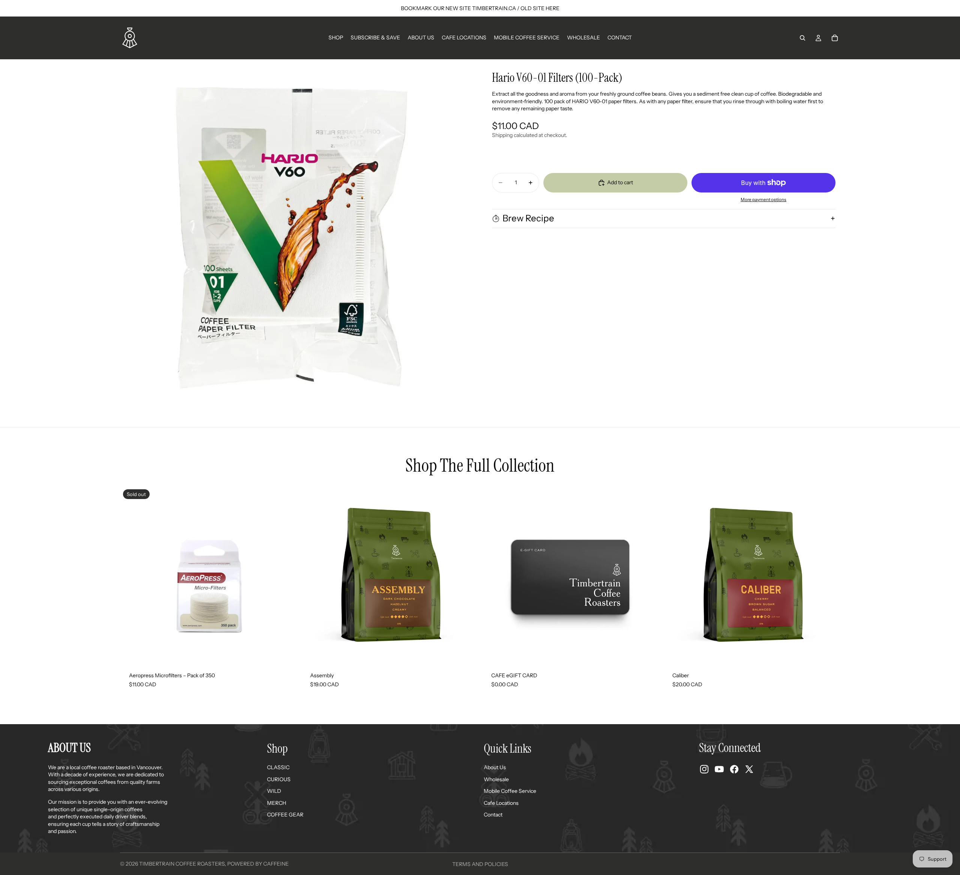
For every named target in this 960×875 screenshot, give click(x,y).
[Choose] (466, 651)
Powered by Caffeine (258, 863)
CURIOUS (279, 779)
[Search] (802, 38)
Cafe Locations (501, 803)
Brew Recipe (528, 218)
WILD (274, 791)
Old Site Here (540, 8)
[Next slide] (466, 575)
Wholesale (496, 779)
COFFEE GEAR (285, 814)
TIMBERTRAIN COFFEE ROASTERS (182, 863)
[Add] (647, 651)
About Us (495, 767)
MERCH (276, 803)
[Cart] (834, 38)
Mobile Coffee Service (510, 791)
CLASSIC (278, 767)
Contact (493, 814)
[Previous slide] (312, 575)
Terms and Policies (480, 864)
